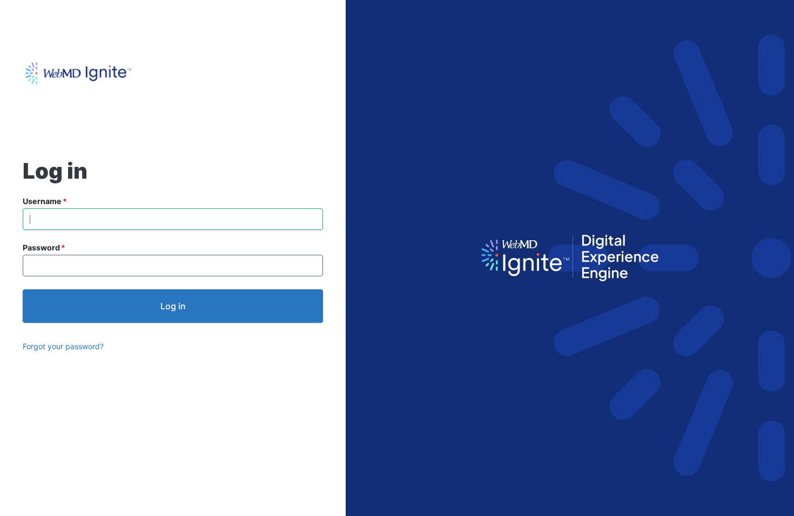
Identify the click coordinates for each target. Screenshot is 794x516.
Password (41, 247)
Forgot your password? (63, 346)
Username (42, 201)
